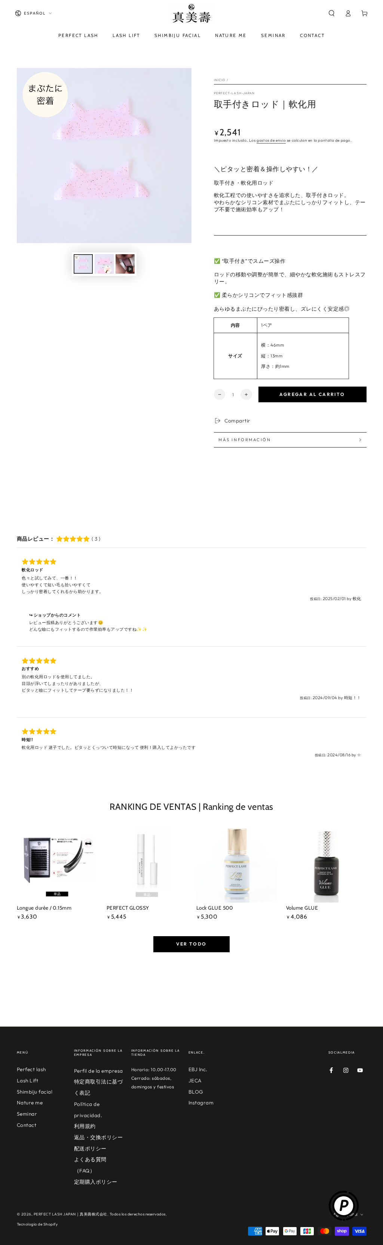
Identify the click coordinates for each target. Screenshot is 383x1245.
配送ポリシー (90, 1148)
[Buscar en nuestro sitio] (331, 13)
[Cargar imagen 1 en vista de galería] (83, 264)
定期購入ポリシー (95, 1181)
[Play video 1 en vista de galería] (125, 264)
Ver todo (191, 944)
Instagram (201, 1102)
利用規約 (85, 1126)
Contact (27, 1125)
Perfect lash (31, 1069)
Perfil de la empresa (98, 1070)
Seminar (27, 1113)
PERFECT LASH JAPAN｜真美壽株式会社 (70, 1214)
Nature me (30, 1102)
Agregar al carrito (312, 394)
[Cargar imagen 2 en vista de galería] (104, 264)
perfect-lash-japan (234, 93)
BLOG (196, 1091)
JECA (195, 1080)
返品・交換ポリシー (98, 1137)
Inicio (220, 80)
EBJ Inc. (198, 1069)
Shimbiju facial (35, 1091)
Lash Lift (28, 1080)
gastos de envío (271, 140)
